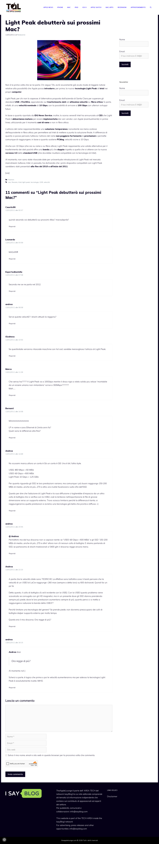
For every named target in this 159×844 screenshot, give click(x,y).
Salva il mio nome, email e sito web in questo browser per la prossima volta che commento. (51, 755)
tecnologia (35, 182)
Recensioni (122, 7)
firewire (15, 182)
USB (41, 182)
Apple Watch (96, 7)
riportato (26, 115)
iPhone (60, 7)
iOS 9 (84, 7)
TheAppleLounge (64, 790)
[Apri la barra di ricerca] (151, 7)
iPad (76, 7)
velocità (47, 182)
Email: (122, 51)
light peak (26, 182)
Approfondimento (138, 7)
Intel (20, 182)
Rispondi (12, 226)
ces (9, 182)
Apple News (48, 7)
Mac (69, 7)
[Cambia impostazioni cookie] (4, 840)
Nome (122, 39)
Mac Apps (109, 7)
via (7, 173)
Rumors (11, 180)
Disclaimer (112, 796)
